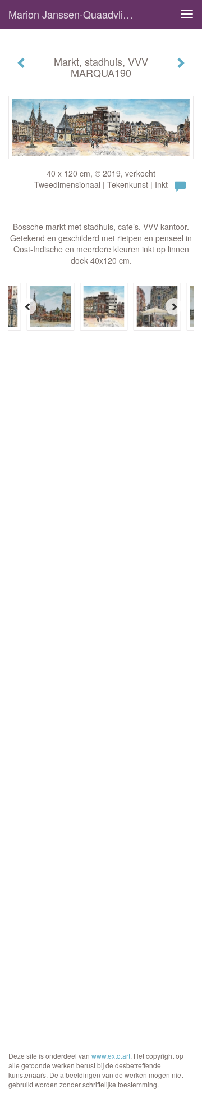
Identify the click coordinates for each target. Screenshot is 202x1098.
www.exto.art (110, 1055)
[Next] (174, 306)
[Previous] (28, 306)
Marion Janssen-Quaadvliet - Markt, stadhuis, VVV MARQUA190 (77, 14)
